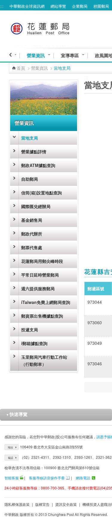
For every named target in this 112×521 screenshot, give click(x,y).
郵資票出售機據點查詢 (42, 316)
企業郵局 (80, 6)
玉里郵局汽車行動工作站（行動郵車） (44, 360)
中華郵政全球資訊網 (27, 6)
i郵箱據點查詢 (34, 343)
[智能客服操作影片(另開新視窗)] (21, 477)
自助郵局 (29, 179)
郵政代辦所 (31, 234)
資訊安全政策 (66, 504)
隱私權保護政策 (17, 504)
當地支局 (29, 138)
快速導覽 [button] (16, 414)
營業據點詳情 (33, 152)
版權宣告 (42, 504)
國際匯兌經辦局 (35, 206)
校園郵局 (101, 6)
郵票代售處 (31, 247)
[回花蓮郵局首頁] (51, 27)
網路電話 (83, 477)
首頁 (21, 68)
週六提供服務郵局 (38, 288)
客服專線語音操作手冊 (47, 477)
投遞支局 (29, 330)
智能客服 (11, 477)
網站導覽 (58, 6)
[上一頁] (11, 54)
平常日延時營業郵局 (40, 275)
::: (2, 6)
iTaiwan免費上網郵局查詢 (45, 302)
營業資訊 (36, 55)
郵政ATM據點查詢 (38, 165)
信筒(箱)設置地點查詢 (41, 193)
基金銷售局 (31, 220)
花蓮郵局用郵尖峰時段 (42, 261)
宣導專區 (70, 55)
